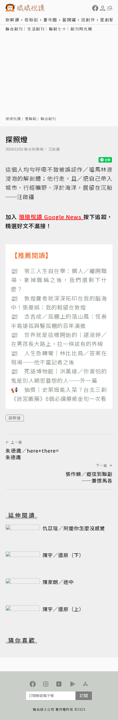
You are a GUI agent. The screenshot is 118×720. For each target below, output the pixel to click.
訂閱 (84, 695)
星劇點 (107, 19)
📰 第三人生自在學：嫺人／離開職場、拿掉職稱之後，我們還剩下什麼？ (59, 280)
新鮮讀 (12, 19)
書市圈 (50, 19)
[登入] (102, 8)
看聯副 (31, 19)
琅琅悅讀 (13, 119)
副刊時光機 (81, 29)
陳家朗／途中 (58, 581)
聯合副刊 (14, 29)
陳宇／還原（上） (63, 609)
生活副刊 (36, 29)
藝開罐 (69, 19)
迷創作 (88, 19)
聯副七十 (57, 29)
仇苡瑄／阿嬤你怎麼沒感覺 (74, 528)
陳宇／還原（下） (63, 555)
